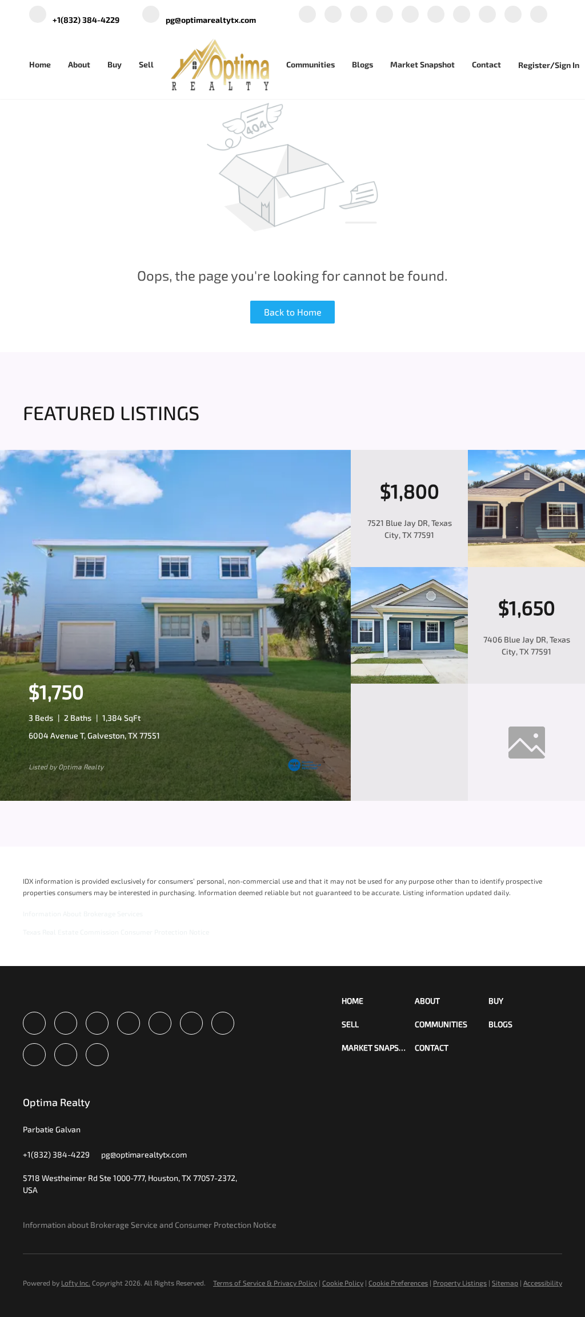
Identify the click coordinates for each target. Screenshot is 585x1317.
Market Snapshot (422, 64)
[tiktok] (487, 15)
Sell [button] (146, 64)
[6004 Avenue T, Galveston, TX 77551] (175, 798)
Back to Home (293, 311)
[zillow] (384, 15)
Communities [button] (310, 64)
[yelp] (410, 15)
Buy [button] (114, 64)
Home (40, 64)
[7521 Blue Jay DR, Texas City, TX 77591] (526, 564)
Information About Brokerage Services (83, 913)
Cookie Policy (342, 1283)
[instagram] (435, 15)
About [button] (79, 64)
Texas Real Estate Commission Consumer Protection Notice (116, 932)
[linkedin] (333, 15)
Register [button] (534, 65)
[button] (378, 1001)
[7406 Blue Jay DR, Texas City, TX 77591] (409, 681)
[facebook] (307, 15)
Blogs (362, 64)
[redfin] (538, 15)
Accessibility (542, 1283)
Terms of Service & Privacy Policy (265, 1283)
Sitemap (505, 1283)
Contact (486, 64)
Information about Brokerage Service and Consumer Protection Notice (150, 1225)
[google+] (513, 15)
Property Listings (460, 1283)
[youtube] (461, 15)
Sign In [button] (567, 65)
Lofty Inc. (75, 1283)
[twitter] (358, 15)
